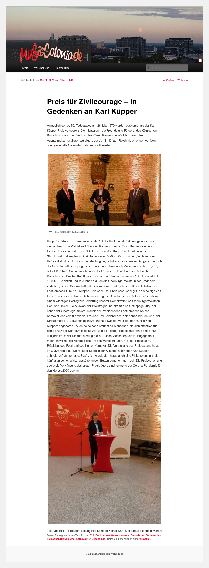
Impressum (62, 68)
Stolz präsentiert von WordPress (104, 554)
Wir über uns (41, 68)
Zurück (168, 80)
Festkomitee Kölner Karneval (112, 535)
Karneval (81, 539)
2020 (91, 535)
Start (25, 68)
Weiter (182, 80)
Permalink (144, 539)
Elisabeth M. (67, 80)
